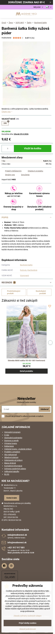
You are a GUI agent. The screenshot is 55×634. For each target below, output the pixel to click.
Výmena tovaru (10, 443)
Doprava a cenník (11, 440)
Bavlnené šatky (26, 265)
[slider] (18, 38)
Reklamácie (9, 446)
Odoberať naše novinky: (26, 402)
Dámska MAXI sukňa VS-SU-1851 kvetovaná (26, 360)
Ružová (23, 270)
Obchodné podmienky (13, 438)
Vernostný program (12, 432)
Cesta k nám (11, 498)
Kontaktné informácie (13, 466)
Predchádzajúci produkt (13, 292)
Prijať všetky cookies (27, 623)
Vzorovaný (24, 275)
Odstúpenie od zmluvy (13, 460)
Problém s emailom (12, 452)
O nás (6, 435)
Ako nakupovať (10, 455)
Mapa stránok (10, 463)
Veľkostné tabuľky (11, 471)
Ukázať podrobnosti (27, 629)
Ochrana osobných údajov (15, 469)
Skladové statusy (11, 457)
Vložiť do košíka (32, 148)
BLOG (6, 474)
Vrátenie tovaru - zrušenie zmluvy (18, 449)
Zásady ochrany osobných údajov (28, 616)
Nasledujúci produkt (41, 292)
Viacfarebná (32, 270)
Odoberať (45, 409)
